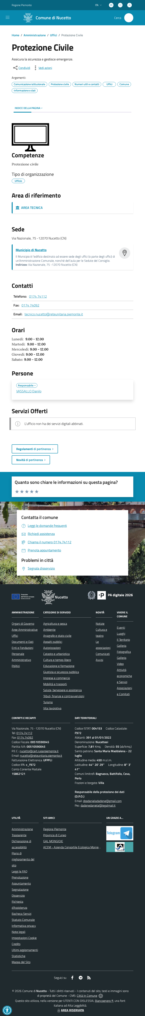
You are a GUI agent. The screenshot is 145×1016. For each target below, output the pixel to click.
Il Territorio (123, 639)
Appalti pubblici (52, 641)
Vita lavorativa (52, 708)
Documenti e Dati (22, 641)
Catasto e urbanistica (56, 654)
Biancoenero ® (104, 1000)
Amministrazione (35, 35)
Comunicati (103, 654)
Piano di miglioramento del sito (23, 859)
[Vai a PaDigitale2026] (110, 595)
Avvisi (99, 660)
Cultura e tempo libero (57, 660)
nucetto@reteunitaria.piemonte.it (41, 755)
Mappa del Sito (21, 962)
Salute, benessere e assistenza (62, 690)
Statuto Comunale (23, 919)
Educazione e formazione (58, 666)
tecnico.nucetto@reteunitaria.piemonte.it (54, 314)
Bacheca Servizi (21, 913)
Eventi (121, 627)
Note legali (18, 932)
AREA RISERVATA (72, 1010)
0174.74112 (24, 733)
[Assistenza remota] (100, 995)
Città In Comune (87, 995)
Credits (16, 944)
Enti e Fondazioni (22, 647)
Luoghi (121, 633)
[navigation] (7, 17)
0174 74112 (38, 296)
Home (15, 35)
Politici (16, 666)
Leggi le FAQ (19, 871)
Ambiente (49, 629)
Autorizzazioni (52, 647)
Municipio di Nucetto (31, 249)
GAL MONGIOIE (53, 841)
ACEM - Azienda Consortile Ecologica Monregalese (75, 847)
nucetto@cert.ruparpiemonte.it (39, 751)
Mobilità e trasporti (55, 684)
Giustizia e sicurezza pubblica (61, 672)
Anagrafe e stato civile (57, 635)
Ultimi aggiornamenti (25, 950)
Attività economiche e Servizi (124, 676)
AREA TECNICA (31, 207)
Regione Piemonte (22, 5)
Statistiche (18, 956)
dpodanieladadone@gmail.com (102, 801)
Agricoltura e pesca (55, 623)
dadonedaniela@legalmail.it (98, 805)
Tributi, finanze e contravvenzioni (63, 696)
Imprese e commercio (56, 678)
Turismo (48, 702)
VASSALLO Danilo (28, 391)
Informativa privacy (24, 925)
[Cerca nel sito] (128, 17)
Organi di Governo (23, 623)
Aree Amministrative (25, 629)
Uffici (53, 35)
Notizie (100, 623)
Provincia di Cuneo (54, 835)
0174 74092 (30, 305)
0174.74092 (25, 737)
